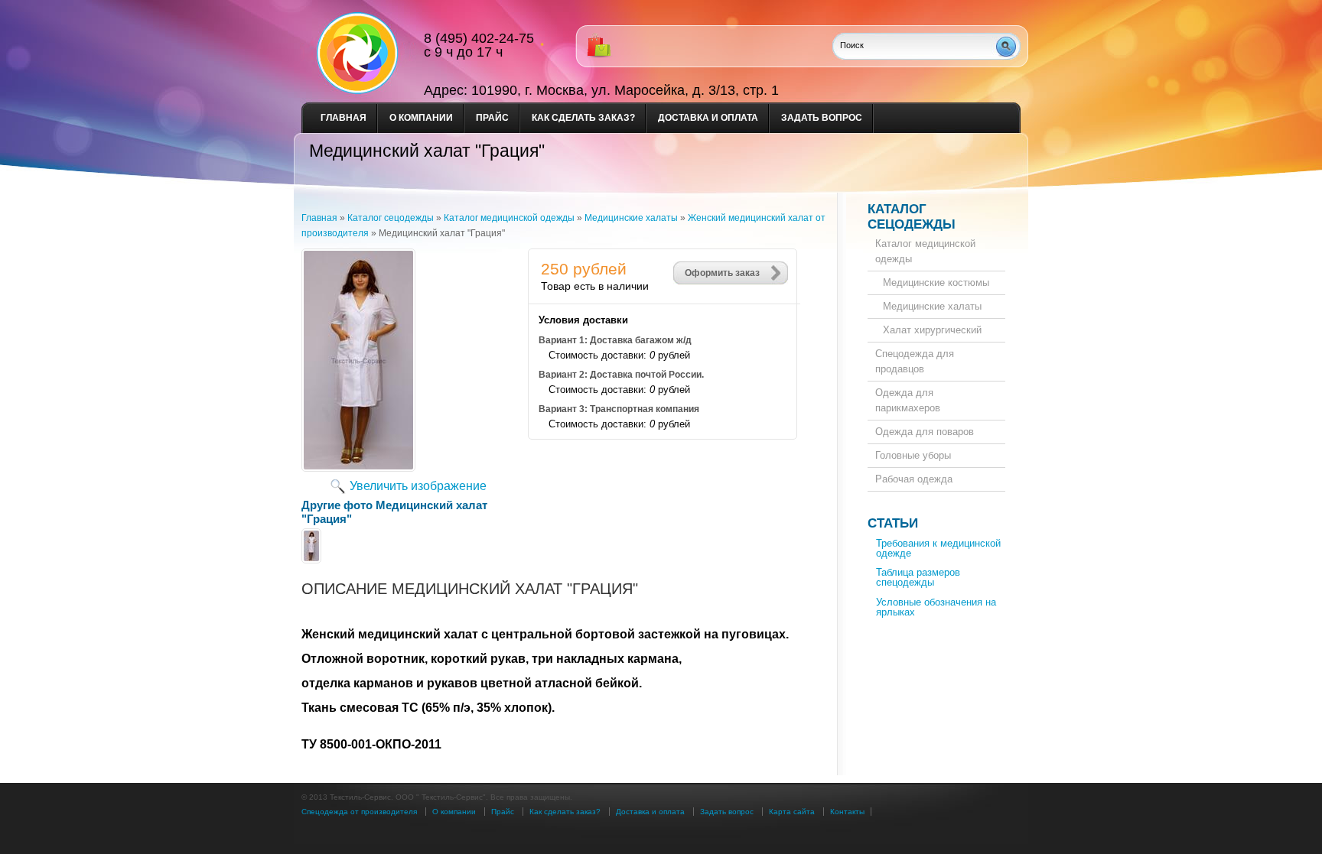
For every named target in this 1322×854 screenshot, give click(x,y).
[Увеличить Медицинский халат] (358, 467)
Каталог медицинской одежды (925, 251)
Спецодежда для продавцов (914, 361)
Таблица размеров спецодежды (918, 577)
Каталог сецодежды (912, 217)
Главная (343, 117)
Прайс (492, 117)
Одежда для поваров (924, 431)
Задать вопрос (821, 117)
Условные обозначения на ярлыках (936, 607)
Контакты (847, 811)
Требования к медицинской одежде (938, 548)
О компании (421, 117)
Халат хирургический (932, 330)
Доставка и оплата (708, 117)
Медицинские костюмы (936, 282)
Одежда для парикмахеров (907, 400)
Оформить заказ (722, 273)
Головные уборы (913, 455)
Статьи (893, 523)
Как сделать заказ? (583, 117)
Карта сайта (792, 811)
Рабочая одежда (913, 479)
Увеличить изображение (418, 485)
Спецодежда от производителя (359, 811)
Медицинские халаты (932, 306)
